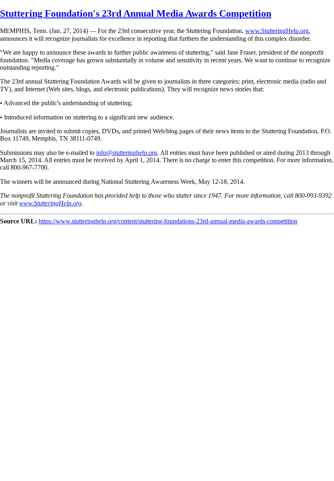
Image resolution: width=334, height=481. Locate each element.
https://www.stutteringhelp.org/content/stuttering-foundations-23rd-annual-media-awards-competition (168, 221)
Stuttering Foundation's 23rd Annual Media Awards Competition (135, 13)
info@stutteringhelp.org (126, 152)
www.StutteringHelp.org (277, 30)
